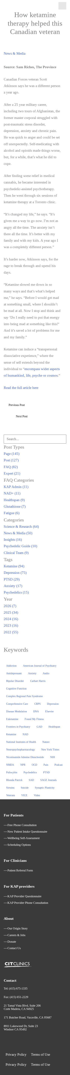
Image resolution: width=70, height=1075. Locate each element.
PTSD (46, 772)
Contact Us (14, 948)
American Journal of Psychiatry (39, 665)
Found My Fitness (34, 719)
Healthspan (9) (14, 500)
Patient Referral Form (20, 870)
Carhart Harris (37, 681)
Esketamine (12, 719)
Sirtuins (10, 787)
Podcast (59, 764)
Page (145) (11, 454)
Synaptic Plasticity (45, 787)
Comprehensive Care (17, 703)
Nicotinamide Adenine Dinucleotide (25, 757)
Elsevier (49, 711)
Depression (53, 703)
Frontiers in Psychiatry (18, 726)
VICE (24, 795)
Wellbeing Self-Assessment (23, 838)
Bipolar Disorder (15, 681)
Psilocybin (11, 772)
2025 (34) (11, 612)
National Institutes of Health (21, 742)
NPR (22, 764)
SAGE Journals (48, 780)
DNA (36, 711)
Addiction (11, 665)
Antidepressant (14, 673)
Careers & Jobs (16, 935)
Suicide (25, 787)
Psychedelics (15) (16, 592)
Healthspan (54, 726)
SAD (31, 780)
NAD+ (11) (12, 493)
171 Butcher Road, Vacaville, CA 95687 (28, 1017)
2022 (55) (11, 632)
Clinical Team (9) (16, 553)
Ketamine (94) (14, 566)
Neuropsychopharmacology (20, 749)
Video (37, 795)
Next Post (21, 416)
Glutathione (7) (15, 506)
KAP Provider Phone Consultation (27, 902)
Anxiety (32, 673)
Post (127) (11, 460)
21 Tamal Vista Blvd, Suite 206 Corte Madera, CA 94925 (22, 1007)
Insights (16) (13, 539)
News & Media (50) (18, 533)
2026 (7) (10, 606)
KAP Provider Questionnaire (24, 896)
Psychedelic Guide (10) (20, 546)
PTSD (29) (12, 579)
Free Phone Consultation (22, 825)
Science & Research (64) (21, 526)
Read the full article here (21, 388)
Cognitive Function (16, 688)
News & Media (14, 53)
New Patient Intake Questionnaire (27, 831)
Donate (11, 941)
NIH (52, 757)
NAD (25, 734)
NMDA (10, 764)
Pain (45, 764)
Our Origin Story (17, 928)
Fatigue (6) (11, 513)
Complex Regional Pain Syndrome (24, 696)
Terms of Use (40, 1054)
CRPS (37, 703)
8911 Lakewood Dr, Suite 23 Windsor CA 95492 (21, 1027)
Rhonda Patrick (14, 780)
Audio (46, 673)
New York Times (50, 749)
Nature (45, 742)
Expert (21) (12, 473)
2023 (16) (11, 625)
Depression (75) (15, 573)
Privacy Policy (16, 1054)
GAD (39, 726)
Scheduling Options (19, 844)
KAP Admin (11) (16, 487)
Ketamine (11, 734)
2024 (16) (11, 619)
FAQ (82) (11, 467)
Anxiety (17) (13, 586)
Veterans (10, 795)
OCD (34, 764)
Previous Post (17, 405)
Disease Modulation (16, 711)
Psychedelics (30, 772)
